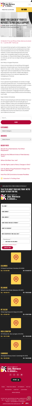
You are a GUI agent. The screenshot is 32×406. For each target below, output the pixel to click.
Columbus (4, 266)
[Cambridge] (16, 345)
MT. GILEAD (4, 309)
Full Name (4, 206)
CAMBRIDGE (4, 353)
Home (3, 25)
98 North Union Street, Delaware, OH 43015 (12, 290)
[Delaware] (16, 279)
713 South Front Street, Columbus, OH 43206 (12, 268)
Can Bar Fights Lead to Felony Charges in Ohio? (15, 164)
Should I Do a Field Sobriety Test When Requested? (13, 149)
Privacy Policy (12, 244)
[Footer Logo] (11, 369)
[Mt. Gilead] (16, 301)
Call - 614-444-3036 (5, 270)
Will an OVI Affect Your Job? (9, 160)
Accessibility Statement (18, 401)
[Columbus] (16, 257)
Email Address (5, 217)
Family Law (15, 43)
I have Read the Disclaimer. (11, 241)
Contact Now (7, 247)
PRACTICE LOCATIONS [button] (8, 9)
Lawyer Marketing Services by (12, 403)
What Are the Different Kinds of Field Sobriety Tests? (15, 155)
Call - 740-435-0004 (5, 358)
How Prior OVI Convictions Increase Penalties (15, 174)
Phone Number (5, 211)
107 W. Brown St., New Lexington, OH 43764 (12, 334)
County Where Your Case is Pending (10, 222)
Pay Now (24, 9)
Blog (7, 25)
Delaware (4, 288)
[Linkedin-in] (18, 375)
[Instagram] (14, 375)
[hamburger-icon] (29, 4)
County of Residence (7, 228)
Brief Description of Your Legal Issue (11, 234)
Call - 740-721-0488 (5, 336)
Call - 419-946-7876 (5, 314)
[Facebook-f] (10, 375)
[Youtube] (21, 375)
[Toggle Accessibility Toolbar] (29, 398)
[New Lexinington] (16, 323)
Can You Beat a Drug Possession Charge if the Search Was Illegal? (15, 169)
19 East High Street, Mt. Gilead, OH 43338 (11, 312)
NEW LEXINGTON (6, 331)
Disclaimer (5, 244)
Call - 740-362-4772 (5, 292)
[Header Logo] (8, 5)
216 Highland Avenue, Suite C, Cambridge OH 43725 (14, 356)
